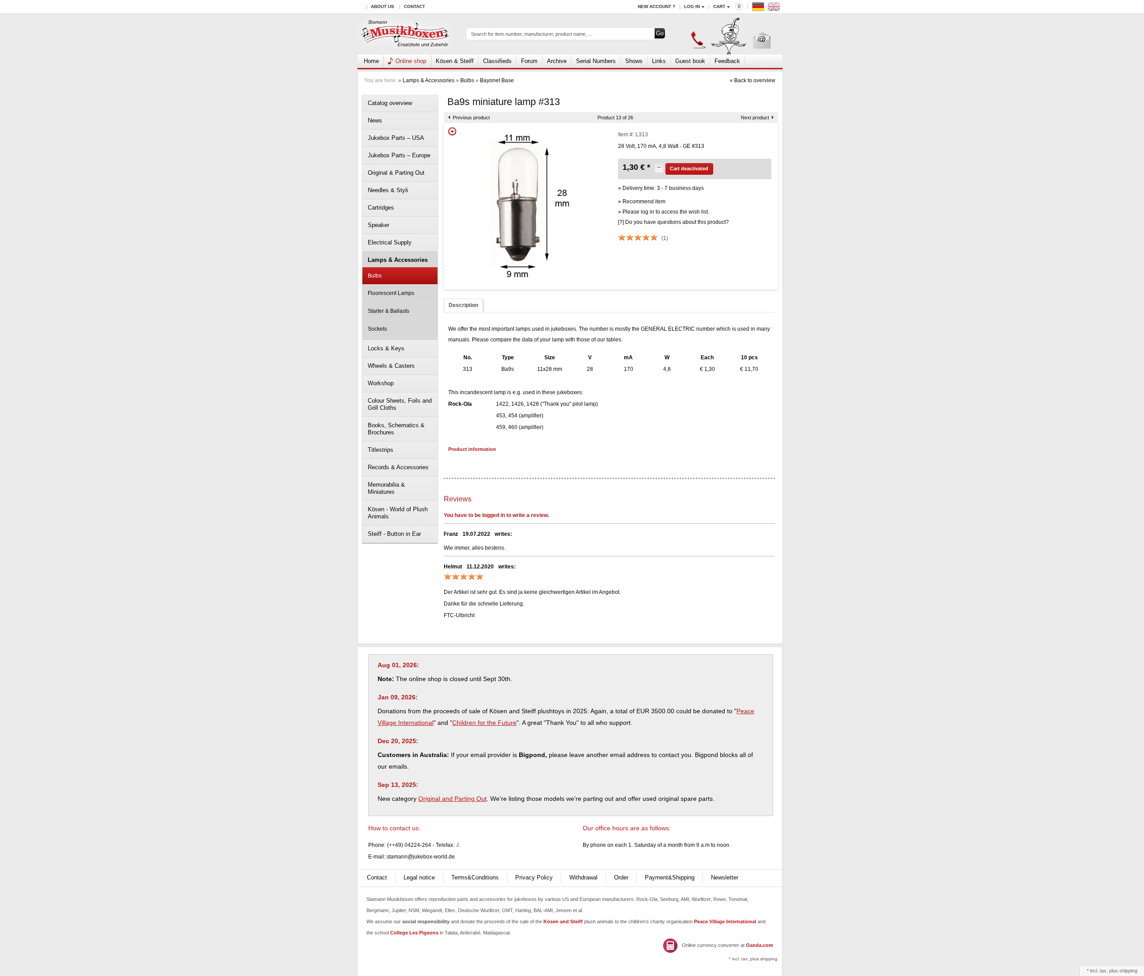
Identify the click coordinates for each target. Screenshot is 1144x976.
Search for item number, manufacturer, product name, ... (531, 34)
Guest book (690, 61)
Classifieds (497, 61)
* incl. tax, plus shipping (753, 958)
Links (659, 61)
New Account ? (656, 6)
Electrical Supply (390, 242)
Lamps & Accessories (428, 80)
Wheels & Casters (391, 365)
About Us (382, 6)
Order (621, 877)
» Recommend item (641, 201)
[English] (775, 8)
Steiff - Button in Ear (394, 533)
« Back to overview (752, 80)
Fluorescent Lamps (391, 293)
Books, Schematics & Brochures (396, 429)
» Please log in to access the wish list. (663, 212)
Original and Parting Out (452, 798)
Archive (557, 61)
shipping (1128, 970)
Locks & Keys (386, 348)
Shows (634, 61)
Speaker (378, 225)
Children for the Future (484, 722)
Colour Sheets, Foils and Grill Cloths (400, 404)
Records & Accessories (398, 467)
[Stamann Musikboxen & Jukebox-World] (406, 34)
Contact (414, 6)
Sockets (377, 329)
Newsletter (724, 877)
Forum (529, 61)
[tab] (463, 305)
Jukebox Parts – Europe (399, 155)
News (375, 120)
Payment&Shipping (669, 877)
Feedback (727, 61)
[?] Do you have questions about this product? (673, 222)
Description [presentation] (463, 305)
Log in (692, 6)
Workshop (381, 383)
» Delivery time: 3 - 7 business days (661, 188)
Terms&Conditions (475, 877)
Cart (719, 6)
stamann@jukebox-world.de (421, 857)
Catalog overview (390, 103)
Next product (755, 117)
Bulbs (467, 80)
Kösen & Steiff (455, 61)
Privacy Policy (534, 877)
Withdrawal (583, 877)
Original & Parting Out (396, 172)
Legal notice (419, 877)
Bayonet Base (497, 80)
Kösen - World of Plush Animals (398, 513)
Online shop (410, 61)
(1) (664, 238)
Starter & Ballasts (388, 311)
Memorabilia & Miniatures (386, 488)
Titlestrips (380, 449)
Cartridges (381, 207)
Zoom (452, 131)
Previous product (471, 117)
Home (371, 61)
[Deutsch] (759, 8)
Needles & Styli (388, 190)
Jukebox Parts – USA (396, 138)
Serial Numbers (596, 61)
